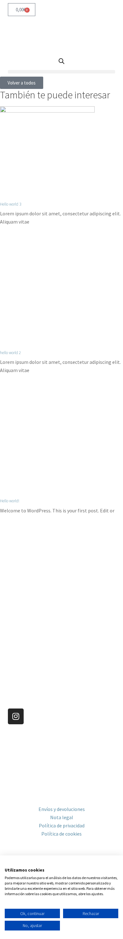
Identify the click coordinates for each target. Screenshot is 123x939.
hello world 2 (10, 352)
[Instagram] (16, 716)
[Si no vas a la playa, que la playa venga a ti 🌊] (91, 601)
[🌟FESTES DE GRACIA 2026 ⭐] (91, 566)
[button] (61, 71)
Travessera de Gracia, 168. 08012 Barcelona (53, 749)
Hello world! (9, 501)
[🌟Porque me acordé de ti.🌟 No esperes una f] (91, 636)
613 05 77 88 (20, 758)
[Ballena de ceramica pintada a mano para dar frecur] (31, 601)
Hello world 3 (10, 204)
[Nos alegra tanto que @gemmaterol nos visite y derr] (31, 636)
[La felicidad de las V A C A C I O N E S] (31, 566)
